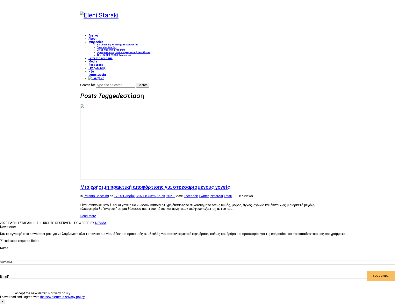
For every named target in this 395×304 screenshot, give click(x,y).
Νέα (91, 71)
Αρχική (93, 35)
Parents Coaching (96, 196)
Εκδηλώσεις (97, 68)
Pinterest (216, 196)
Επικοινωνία (97, 74)
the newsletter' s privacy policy (62, 297)
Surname (6, 262)
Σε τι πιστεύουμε (100, 58)
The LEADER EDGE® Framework (114, 55)
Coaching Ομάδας (107, 47)
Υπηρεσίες (95, 42)
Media (92, 61)
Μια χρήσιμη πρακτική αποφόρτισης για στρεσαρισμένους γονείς (155, 187)
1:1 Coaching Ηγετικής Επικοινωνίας (117, 44)
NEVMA (100, 223)
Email (228, 196)
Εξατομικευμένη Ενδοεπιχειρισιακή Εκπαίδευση (124, 52)
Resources (95, 64)
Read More (88, 216)
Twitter (204, 196)
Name (4, 248)
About (92, 38)
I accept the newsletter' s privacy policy (41, 293)
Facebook (191, 196)
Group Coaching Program (111, 50)
